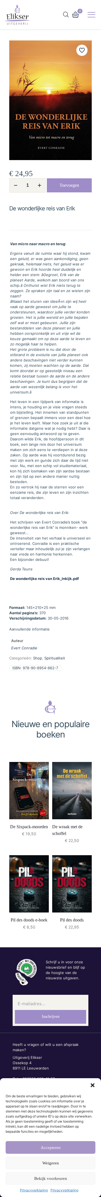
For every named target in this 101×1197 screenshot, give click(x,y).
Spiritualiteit (54, 658)
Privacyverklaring (34, 1190)
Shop (37, 658)
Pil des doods (72, 920)
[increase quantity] (39, 185)
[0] (75, 15)
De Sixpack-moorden (29, 826)
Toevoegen (69, 185)
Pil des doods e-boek (29, 920)
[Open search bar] (66, 14)
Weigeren (50, 1163)
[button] (92, 1085)
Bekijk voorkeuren (50, 1178)
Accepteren (51, 1147)
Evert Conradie (24, 648)
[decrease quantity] (15, 185)
